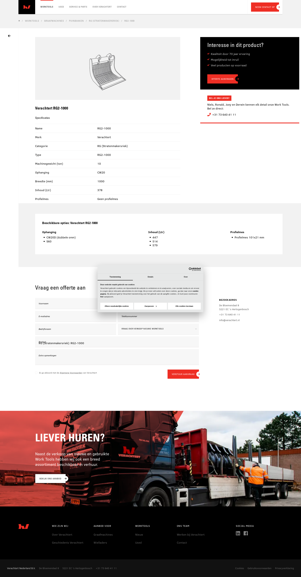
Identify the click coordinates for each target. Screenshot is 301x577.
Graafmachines (103, 534)
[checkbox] (66, 372)
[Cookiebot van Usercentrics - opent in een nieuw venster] (190, 269)
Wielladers (100, 542)
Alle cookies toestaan (184, 306)
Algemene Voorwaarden (71, 372)
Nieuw (139, 534)
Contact (182, 542)
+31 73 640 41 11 (224, 114)
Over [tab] (186, 277)
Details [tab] (150, 277)
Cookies (239, 568)
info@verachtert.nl (229, 320)
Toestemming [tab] (115, 277)
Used (138, 542)
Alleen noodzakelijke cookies (117, 306)
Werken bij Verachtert (191, 534)
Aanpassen (149, 306)
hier (102, 297)
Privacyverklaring (284, 568)
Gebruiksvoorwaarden (259, 568)
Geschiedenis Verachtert (67, 542)
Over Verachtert (62, 534)
